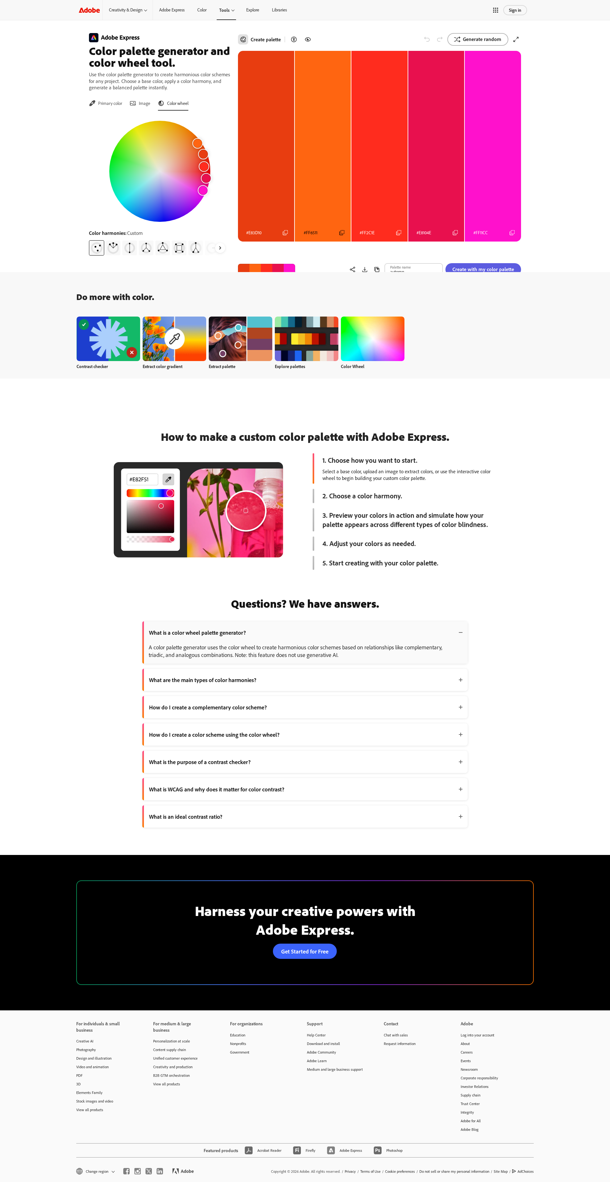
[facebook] (126, 1171)
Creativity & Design (125, 10)
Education (237, 1035)
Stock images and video (94, 1101)
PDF (79, 1075)
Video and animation (92, 1066)
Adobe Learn (317, 1060)
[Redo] (440, 39)
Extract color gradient (162, 366)
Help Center (316, 1035)
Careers (467, 1052)
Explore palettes (290, 366)
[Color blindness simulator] (308, 39)
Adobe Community (321, 1052)
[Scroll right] (220, 248)
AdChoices (526, 1171)
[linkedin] (160, 1171)
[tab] (105, 103)
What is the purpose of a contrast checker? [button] (200, 761)
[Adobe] (89, 10)
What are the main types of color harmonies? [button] (202, 679)
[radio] (96, 248)
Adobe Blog (469, 1129)
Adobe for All (471, 1120)
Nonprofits (238, 1043)
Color (202, 10)
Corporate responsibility (479, 1078)
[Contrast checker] (294, 39)
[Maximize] (516, 39)
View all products (89, 1109)
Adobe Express (172, 10)
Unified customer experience (175, 1058)
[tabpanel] (159, 186)
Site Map (501, 1171)
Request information (400, 1043)
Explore (252, 10)
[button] (496, 10)
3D (78, 1084)
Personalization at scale (171, 1041)
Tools (224, 10)
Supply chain (470, 1095)
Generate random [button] (482, 39)
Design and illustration (94, 1058)
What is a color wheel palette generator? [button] (197, 632)
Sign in (515, 10)
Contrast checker (92, 366)
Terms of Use (370, 1171)
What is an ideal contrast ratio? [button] (185, 816)
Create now (108, 338)
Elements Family (89, 1092)
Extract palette (222, 366)
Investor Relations (475, 1086)
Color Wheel (352, 366)
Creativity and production (173, 1066)
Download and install (323, 1043)
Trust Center (470, 1103)
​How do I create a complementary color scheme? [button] (208, 707)
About (465, 1043)
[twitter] (149, 1171)
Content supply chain (169, 1049)
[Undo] (427, 39)
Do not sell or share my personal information (454, 1171)
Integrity (467, 1112)
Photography (86, 1049)
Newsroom (469, 1069)
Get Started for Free (305, 951)
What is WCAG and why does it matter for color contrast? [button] (216, 789)
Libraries (279, 10)
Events (466, 1060)
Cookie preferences (400, 1171)
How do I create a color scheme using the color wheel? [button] (214, 734)
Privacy (350, 1171)
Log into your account (477, 1035)
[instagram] (137, 1171)
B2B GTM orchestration (171, 1075)
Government (239, 1052)
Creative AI (84, 1041)
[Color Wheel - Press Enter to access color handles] (159, 171)
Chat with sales (396, 1035)
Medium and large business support (335, 1069)
